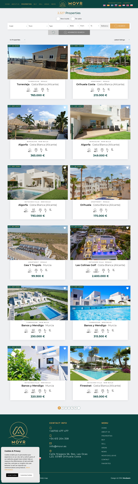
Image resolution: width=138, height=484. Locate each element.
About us (15, 4)
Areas (46, 4)
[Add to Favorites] (64, 47)
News (53, 4)
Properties (26, 4)
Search (121, 26)
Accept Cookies (12, 475)
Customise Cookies (26, 475)
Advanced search (76, 32)
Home (7, 4)
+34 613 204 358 (59, 438)
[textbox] (18, 26)
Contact (127, 3)
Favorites (106, 463)
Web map (44, 478)
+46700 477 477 (58, 431)
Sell (40, 4)
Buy (35, 4)
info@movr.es (57, 446)
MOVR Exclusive (114, 3)
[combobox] (18, 26)
